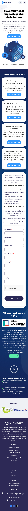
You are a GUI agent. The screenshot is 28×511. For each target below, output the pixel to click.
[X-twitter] (17, 506)
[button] (24, 2)
